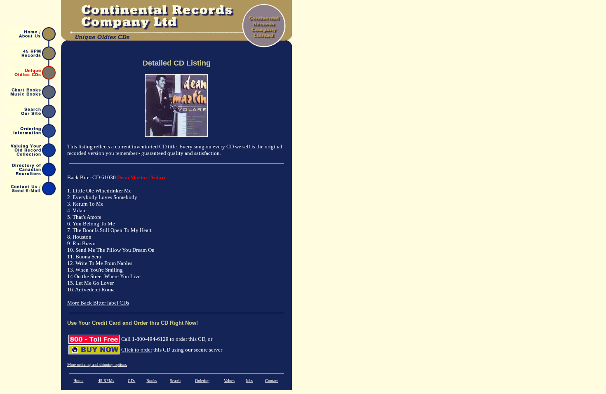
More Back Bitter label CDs (98, 303)
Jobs (249, 380)
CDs (131, 380)
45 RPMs (106, 380)
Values (229, 380)
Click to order (136, 350)
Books (151, 380)
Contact (271, 380)
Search (175, 380)
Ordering (202, 380)
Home (78, 380)
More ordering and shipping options (97, 364)
